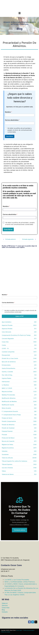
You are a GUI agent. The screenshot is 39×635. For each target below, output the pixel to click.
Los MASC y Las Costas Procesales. (17, 579)
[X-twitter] (35, 622)
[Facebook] (29, 622)
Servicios (5, 605)
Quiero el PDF (20, 316)
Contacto (5, 612)
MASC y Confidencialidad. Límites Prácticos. (20, 582)
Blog (3, 610)
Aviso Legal (19, 630)
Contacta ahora (19, 530)
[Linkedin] (32, 622)
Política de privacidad (28, 630)
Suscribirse (9, 136)
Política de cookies (5, 632)
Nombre (8, 112)
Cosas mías (5, 608)
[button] (19, 13)
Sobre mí (5, 603)
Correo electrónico (12, 120)
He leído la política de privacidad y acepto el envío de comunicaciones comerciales (20, 130)
